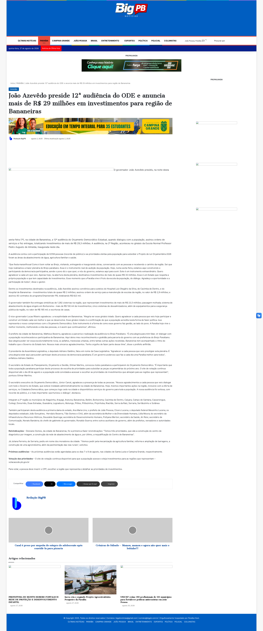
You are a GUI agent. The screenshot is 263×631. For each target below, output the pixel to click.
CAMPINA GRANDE (61, 40)
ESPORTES (130, 40)
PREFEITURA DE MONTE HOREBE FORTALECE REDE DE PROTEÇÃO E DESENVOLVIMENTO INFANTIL (34, 599)
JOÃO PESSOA (80, 40)
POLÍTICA (143, 40)
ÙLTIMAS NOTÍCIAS (27, 40)
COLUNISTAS (170, 40)
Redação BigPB (20, 139)
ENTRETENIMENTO (110, 40)
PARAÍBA (44, 40)
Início (12, 83)
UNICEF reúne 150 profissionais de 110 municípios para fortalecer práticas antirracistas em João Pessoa (146, 599)
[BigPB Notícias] (131, 10)
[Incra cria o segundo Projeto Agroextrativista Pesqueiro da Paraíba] (91, 579)
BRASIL (94, 40)
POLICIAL (155, 40)
